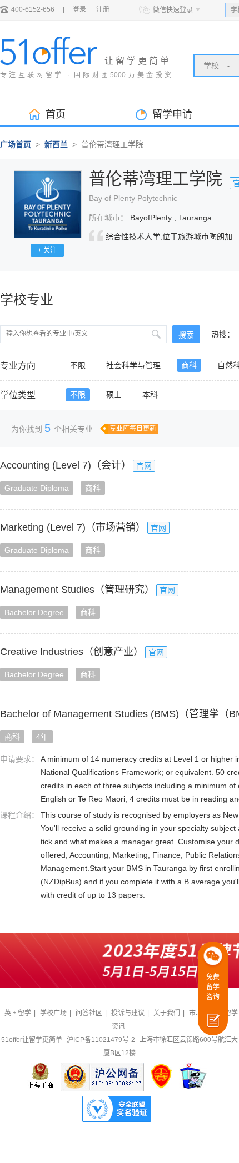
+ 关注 (47, 250)
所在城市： (108, 217)
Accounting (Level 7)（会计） (65, 465)
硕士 (114, 394)
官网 (144, 465)
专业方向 (18, 365)
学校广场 (53, 1013)
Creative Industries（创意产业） (71, 651)
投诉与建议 (128, 1013)
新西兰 (56, 144)
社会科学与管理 (133, 365)
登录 (79, 9)
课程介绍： (19, 814)
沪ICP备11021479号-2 (101, 1040)
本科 (150, 394)
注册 (102, 9)
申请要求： (19, 758)
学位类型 (18, 395)
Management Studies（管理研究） (77, 589)
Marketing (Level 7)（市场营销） (73, 527)
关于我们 (166, 1013)
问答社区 (89, 1013)
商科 (189, 365)
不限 (78, 365)
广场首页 (15, 144)
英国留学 (17, 1013)
